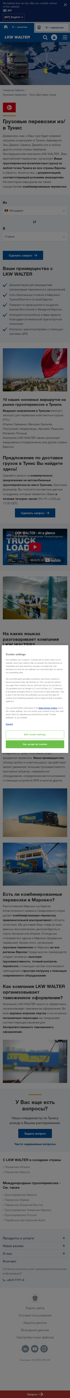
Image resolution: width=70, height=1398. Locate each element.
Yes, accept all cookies (35, 744)
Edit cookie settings (35, 734)
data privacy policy (48, 708)
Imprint (9, 724)
